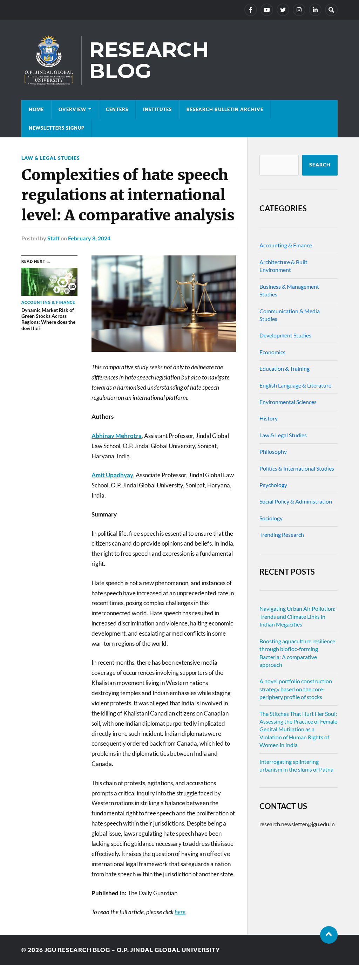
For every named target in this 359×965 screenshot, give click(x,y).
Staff (53, 238)
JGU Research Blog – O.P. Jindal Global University (132, 949)
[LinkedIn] (315, 10)
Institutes (157, 109)
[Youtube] (266, 10)
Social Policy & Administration (295, 501)
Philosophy (273, 451)
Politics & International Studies (296, 468)
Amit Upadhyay (112, 475)
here (180, 912)
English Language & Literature (295, 385)
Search (320, 164)
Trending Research (281, 534)
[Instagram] (299, 10)
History (268, 418)
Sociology (271, 518)
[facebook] (250, 10)
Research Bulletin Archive (225, 109)
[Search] (331, 10)
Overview (72, 109)
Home (36, 109)
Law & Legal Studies (50, 158)
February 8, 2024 (89, 238)
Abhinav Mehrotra (117, 435)
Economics (272, 352)
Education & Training (284, 368)
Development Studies (285, 335)
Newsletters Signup (56, 128)
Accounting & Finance (285, 245)
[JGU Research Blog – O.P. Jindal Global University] (179, 60)
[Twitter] (283, 10)
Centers (117, 109)
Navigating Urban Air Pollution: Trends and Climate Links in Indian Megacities (297, 616)
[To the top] (329, 935)
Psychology (273, 484)
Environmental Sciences (288, 401)
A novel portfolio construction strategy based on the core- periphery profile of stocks (295, 689)
